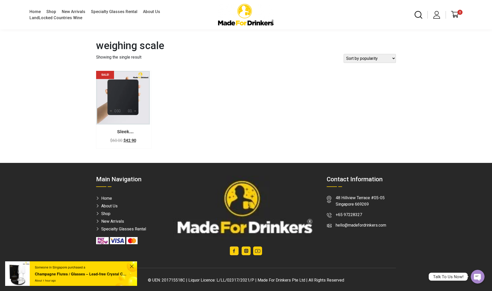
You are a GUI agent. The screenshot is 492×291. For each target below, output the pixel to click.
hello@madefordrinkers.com (361, 225)
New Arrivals (73, 11)
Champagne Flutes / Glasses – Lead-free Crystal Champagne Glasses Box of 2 (81, 273)
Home (35, 11)
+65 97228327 (349, 214)
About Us (151, 11)
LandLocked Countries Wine (55, 17)
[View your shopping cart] (455, 14)
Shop (51, 11)
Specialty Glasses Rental (114, 11)
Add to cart (123, 120)
